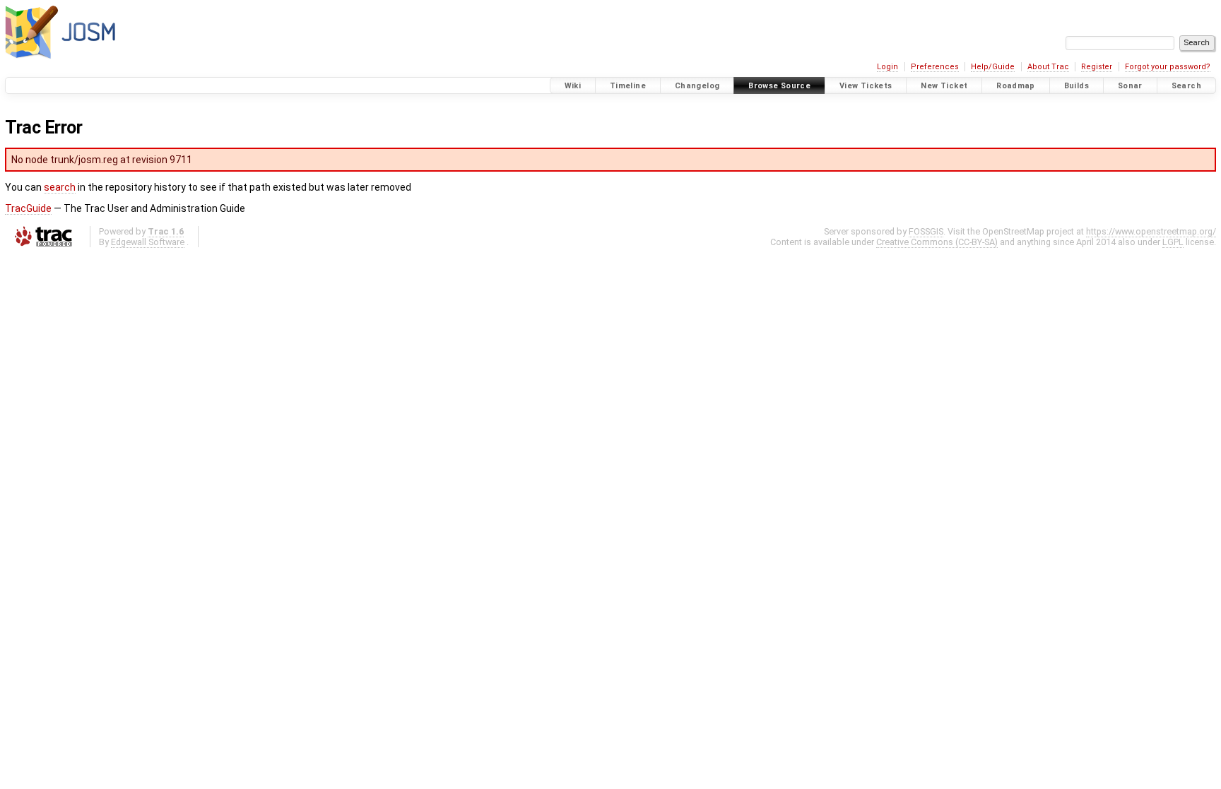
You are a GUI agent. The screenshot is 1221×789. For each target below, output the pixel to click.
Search (1186, 85)
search (60, 187)
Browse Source (779, 85)
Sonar (1130, 85)
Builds (1076, 85)
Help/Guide (993, 66)
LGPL (1173, 242)
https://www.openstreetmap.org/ (1151, 231)
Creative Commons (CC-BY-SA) (937, 242)
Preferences (935, 66)
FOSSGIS (926, 231)
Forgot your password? (1167, 66)
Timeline (628, 85)
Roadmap (1015, 85)
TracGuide (28, 208)
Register (1096, 66)
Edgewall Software (147, 242)
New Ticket (944, 85)
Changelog (697, 85)
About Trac (1048, 66)
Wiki (573, 85)
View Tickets (865, 85)
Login (887, 66)
